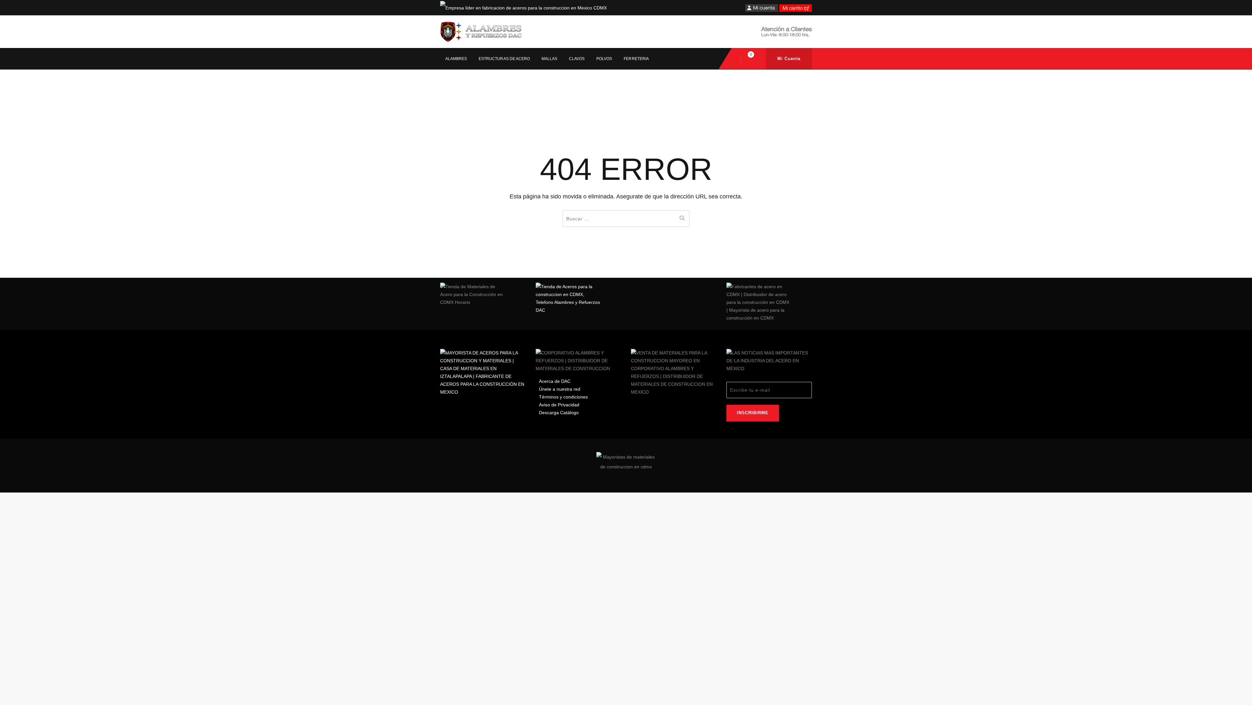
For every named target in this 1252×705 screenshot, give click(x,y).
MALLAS (549, 58)
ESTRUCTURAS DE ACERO (504, 58)
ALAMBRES (456, 58)
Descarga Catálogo (559, 412)
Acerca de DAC (555, 381)
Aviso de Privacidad (559, 404)
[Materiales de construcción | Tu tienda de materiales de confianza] (481, 31)
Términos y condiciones (563, 397)
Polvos (604, 58)
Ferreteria (636, 58)
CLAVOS (577, 58)
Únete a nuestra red (559, 389)
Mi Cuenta (788, 58)
